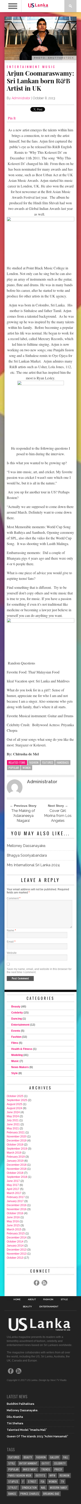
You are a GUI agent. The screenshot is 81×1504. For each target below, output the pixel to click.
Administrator (21, 98)
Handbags (63, 762)
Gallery (54, 1457)
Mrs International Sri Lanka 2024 (33, 865)
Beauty (15, 1006)
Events (15, 1030)
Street (32, 1481)
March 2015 (14, 1229)
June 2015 (13, 1225)
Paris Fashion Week (19, 1475)
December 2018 (17, 1164)
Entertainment (23, 66)
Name (11, 930)
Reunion (64, 1475)
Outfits (40, 1475)
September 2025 (17, 1100)
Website (12, 952)
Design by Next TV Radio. (53, 1380)
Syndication (29, 1487)
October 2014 (15, 1241)
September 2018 (17, 1177)
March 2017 (14, 1193)
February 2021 (16, 1132)
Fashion (33, 762)
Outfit (46, 1463)
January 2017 (15, 1201)
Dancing (16, 1018)
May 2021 (13, 1128)
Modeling (17, 1055)
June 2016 (13, 1217)
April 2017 (13, 1189)
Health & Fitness (21, 1049)
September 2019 (17, 1148)
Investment (30, 1469)
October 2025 (15, 1096)
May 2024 (13, 1116)
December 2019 (17, 1140)
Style (14, 1073)
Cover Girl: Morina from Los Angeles (58, 816)
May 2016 (13, 1221)
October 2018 (15, 1172)
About (32, 1299)
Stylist (13, 1487)
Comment (13, 898)
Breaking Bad (51, 1493)
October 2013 (15, 1257)
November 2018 (17, 1168)
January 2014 (15, 1245)
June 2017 (13, 1181)
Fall (65, 1457)
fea (42, 1481)
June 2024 (13, 1112)
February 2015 (16, 1233)
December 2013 (17, 1249)
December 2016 (17, 1205)
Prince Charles (29, 1493)
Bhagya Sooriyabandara (27, 855)
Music (49, 66)
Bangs (12, 1493)
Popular (14, 768)
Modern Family (58, 1487)
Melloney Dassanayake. (26, 846)
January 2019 (15, 1160)
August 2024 (14, 1108)
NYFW (52, 1475)
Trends (45, 1469)
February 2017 (16, 1197)
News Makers (20, 1067)
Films (14, 1042)
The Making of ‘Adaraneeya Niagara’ (23, 816)
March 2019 (14, 1152)
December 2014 (17, 1237)
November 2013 (17, 1253)
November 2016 (17, 1209)
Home (17, 1299)
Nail (43, 1487)
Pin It (12, 118)
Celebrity (17, 1012)
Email (11, 941)
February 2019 (16, 1156)
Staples (13, 1481)
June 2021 (13, 1124)
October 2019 (15, 1144)
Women (26, 768)
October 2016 (15, 1213)
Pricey (58, 1469)
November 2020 (17, 1136)
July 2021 (13, 1120)
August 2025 (14, 1104)
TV (62, 1481)
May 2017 (13, 1185)
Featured (47, 762)
